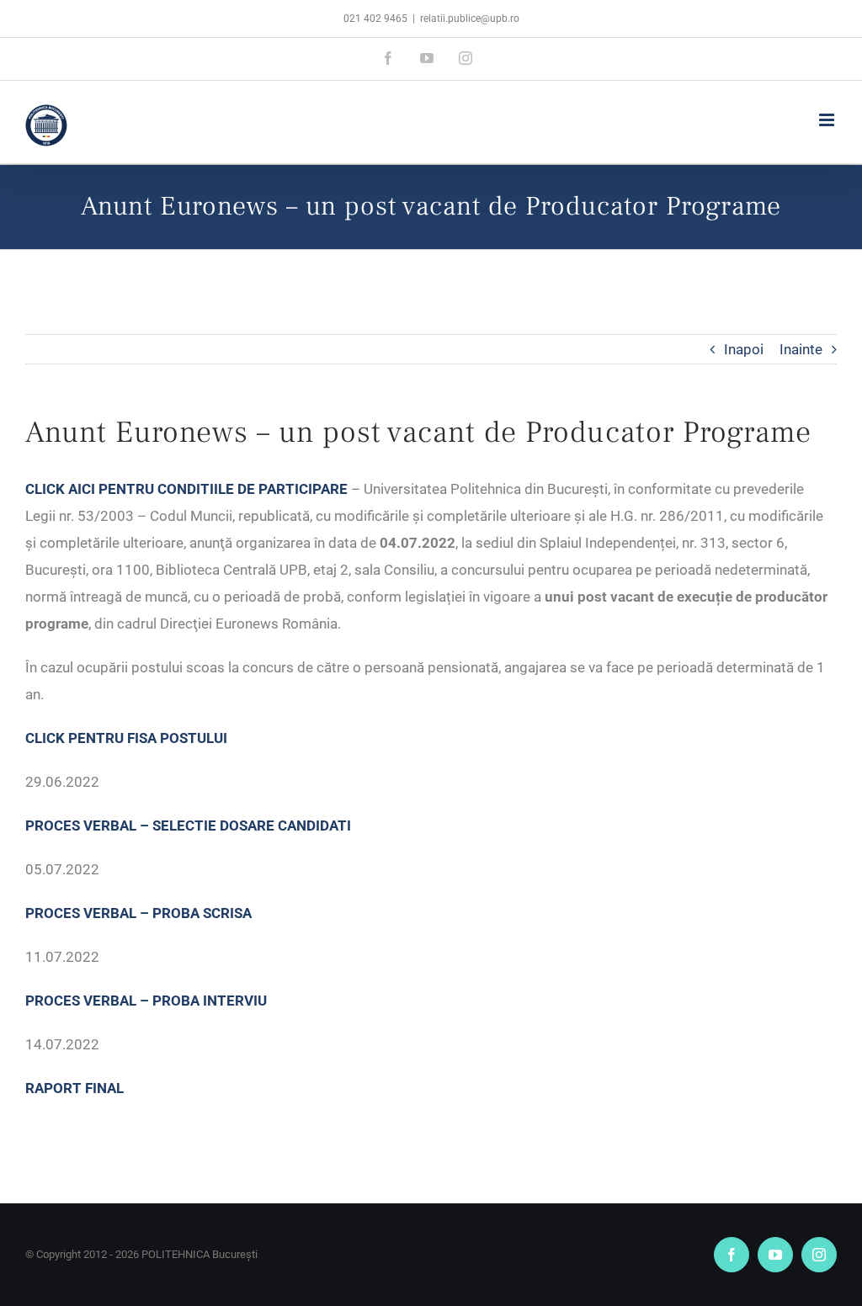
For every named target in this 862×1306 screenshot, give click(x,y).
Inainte (801, 349)
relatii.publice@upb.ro (469, 18)
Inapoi (744, 349)
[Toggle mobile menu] (828, 120)
